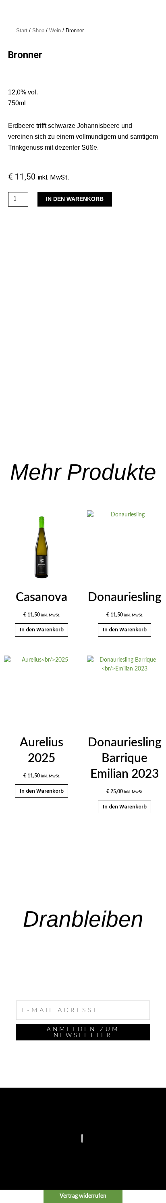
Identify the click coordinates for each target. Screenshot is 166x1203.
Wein (55, 30)
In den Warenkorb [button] (42, 629)
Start (21, 30)
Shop (38, 30)
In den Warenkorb (75, 199)
